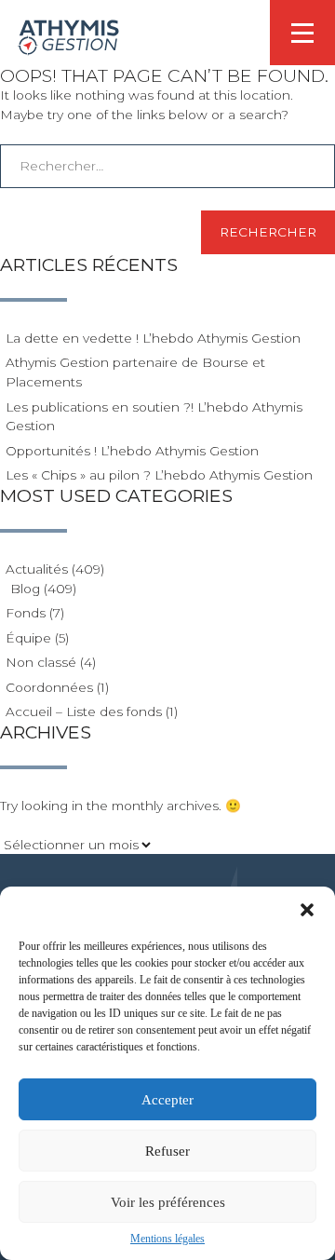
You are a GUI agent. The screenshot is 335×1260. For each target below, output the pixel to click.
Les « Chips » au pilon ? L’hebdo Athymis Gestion (159, 474)
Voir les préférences (168, 1202)
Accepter (167, 1099)
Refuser (167, 1151)
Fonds (26, 612)
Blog (25, 588)
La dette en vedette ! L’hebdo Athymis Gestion (153, 338)
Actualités (37, 569)
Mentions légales (167, 1238)
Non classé (41, 662)
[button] (307, 910)
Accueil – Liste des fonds (84, 711)
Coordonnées (49, 687)
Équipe (28, 637)
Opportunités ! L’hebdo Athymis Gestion (132, 450)
